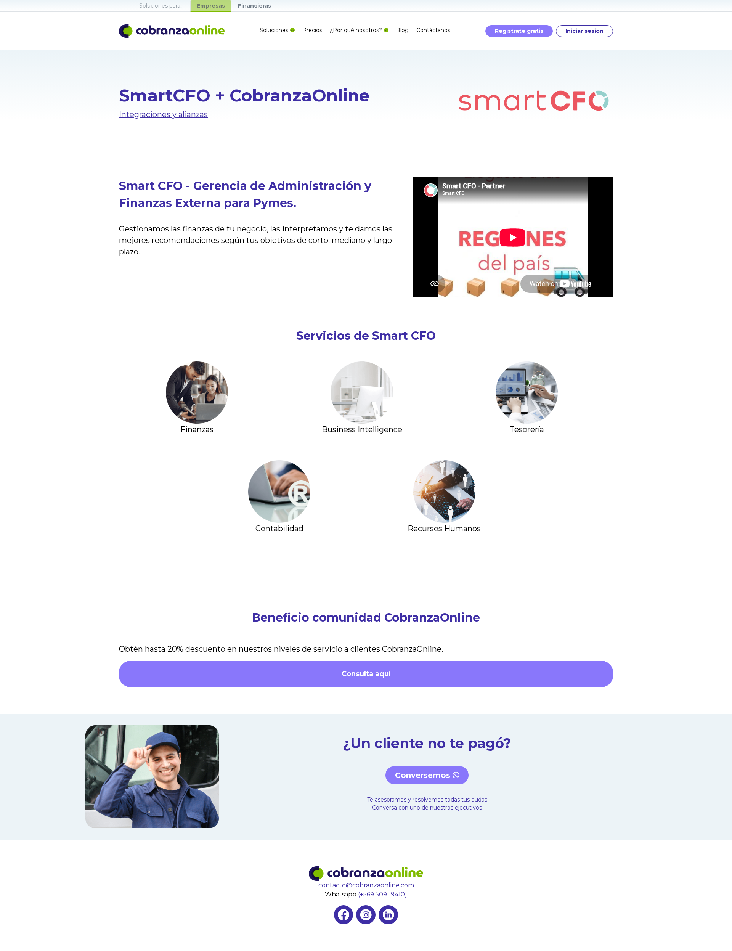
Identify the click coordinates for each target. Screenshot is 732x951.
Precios (312, 30)
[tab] (161, 5)
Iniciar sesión (584, 30)
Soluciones (274, 30)
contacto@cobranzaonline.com (366, 885)
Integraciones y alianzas (163, 114)
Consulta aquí (366, 674)
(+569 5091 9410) (382, 894)
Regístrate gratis (519, 30)
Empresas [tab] (211, 5)
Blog (402, 30)
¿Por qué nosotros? (356, 30)
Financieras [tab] (254, 5)
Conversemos (424, 775)
